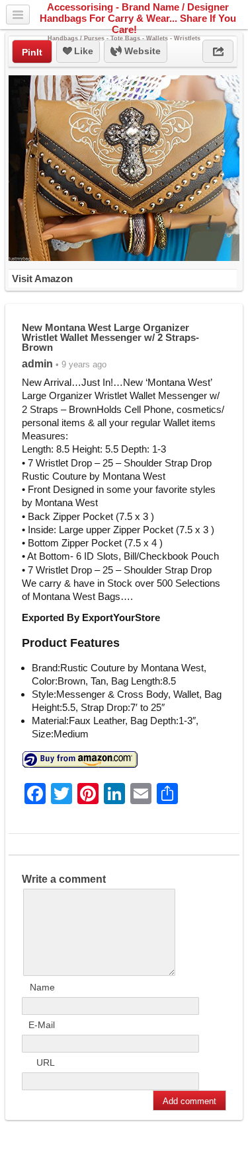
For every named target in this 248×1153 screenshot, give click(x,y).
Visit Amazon (42, 278)
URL (45, 1062)
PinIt (32, 52)
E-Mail (41, 1025)
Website (141, 51)
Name (42, 987)
